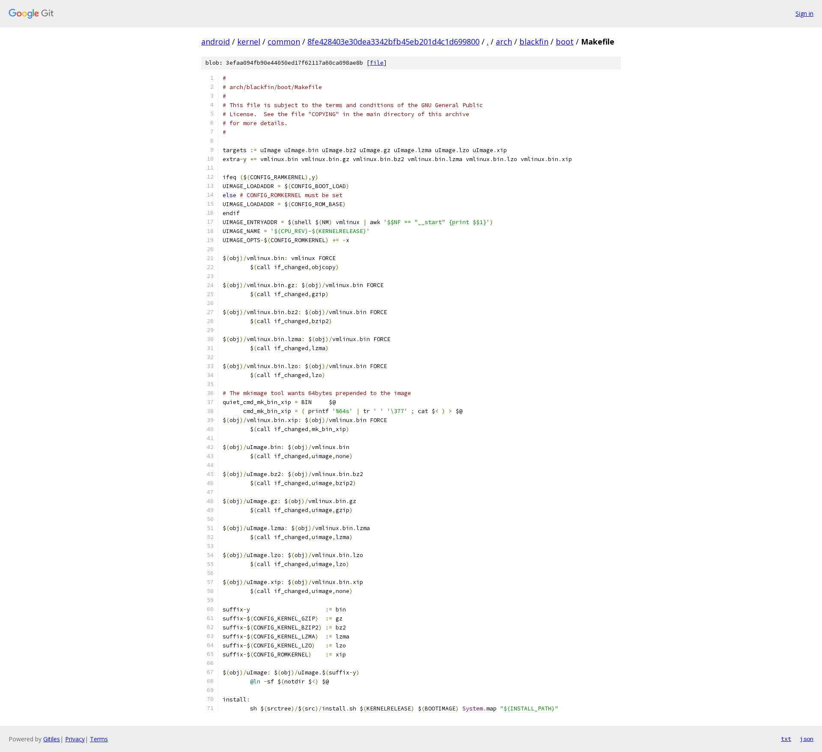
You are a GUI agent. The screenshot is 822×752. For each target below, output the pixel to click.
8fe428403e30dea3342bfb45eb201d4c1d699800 (393, 41)
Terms (99, 739)
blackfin (533, 41)
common (284, 41)
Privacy (75, 739)
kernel (248, 41)
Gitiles (51, 739)
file (377, 62)
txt (786, 739)
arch (504, 41)
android (215, 41)
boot (565, 41)
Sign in (804, 13)
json (806, 739)
